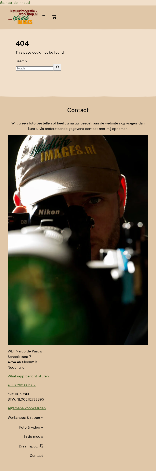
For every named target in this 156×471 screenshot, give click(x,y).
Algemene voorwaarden (27, 408)
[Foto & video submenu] (42, 427)
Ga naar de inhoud (15, 2)
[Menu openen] (43, 16)
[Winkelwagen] (54, 17)
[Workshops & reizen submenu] (42, 418)
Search (21, 61)
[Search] (57, 67)
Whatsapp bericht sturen (28, 376)
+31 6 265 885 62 (22, 385)
